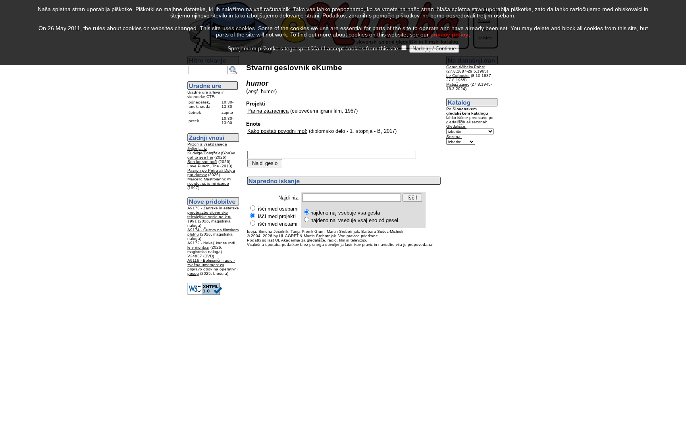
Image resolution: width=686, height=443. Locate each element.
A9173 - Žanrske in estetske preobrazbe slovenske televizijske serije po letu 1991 (213, 214)
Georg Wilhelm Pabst (465, 67)
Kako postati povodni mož (277, 131)
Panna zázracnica (268, 111)
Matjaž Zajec (457, 84)
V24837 (194, 256)
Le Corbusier (458, 75)
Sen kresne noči (202, 161)
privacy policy (449, 34)
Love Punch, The (203, 166)
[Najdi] (233, 70)
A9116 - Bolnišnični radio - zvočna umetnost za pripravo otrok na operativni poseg (212, 267)
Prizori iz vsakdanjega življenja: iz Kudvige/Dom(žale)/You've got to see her (211, 150)
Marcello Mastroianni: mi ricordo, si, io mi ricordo (209, 181)
